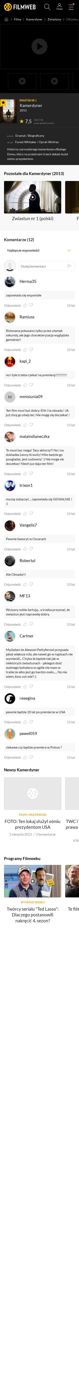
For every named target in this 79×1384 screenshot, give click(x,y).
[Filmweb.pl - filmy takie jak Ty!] (20, 7)
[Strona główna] (6, 19)
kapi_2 (25, 361)
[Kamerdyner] (8, 111)
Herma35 (28, 281)
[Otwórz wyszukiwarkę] (47, 7)
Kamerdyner (34, 19)
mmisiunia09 (31, 396)
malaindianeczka (35, 436)
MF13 (25, 595)
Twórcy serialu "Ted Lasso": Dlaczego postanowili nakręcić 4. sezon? (33, 914)
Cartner (27, 635)
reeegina (27, 698)
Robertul (27, 560)
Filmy (17, 19)
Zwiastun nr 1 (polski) (32, 218)
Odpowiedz (12, 305)
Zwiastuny (54, 19)
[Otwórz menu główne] (71, 7)
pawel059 (28, 733)
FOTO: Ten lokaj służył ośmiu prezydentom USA (32, 824)
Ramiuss (27, 316)
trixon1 (26, 485)
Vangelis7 (28, 525)
